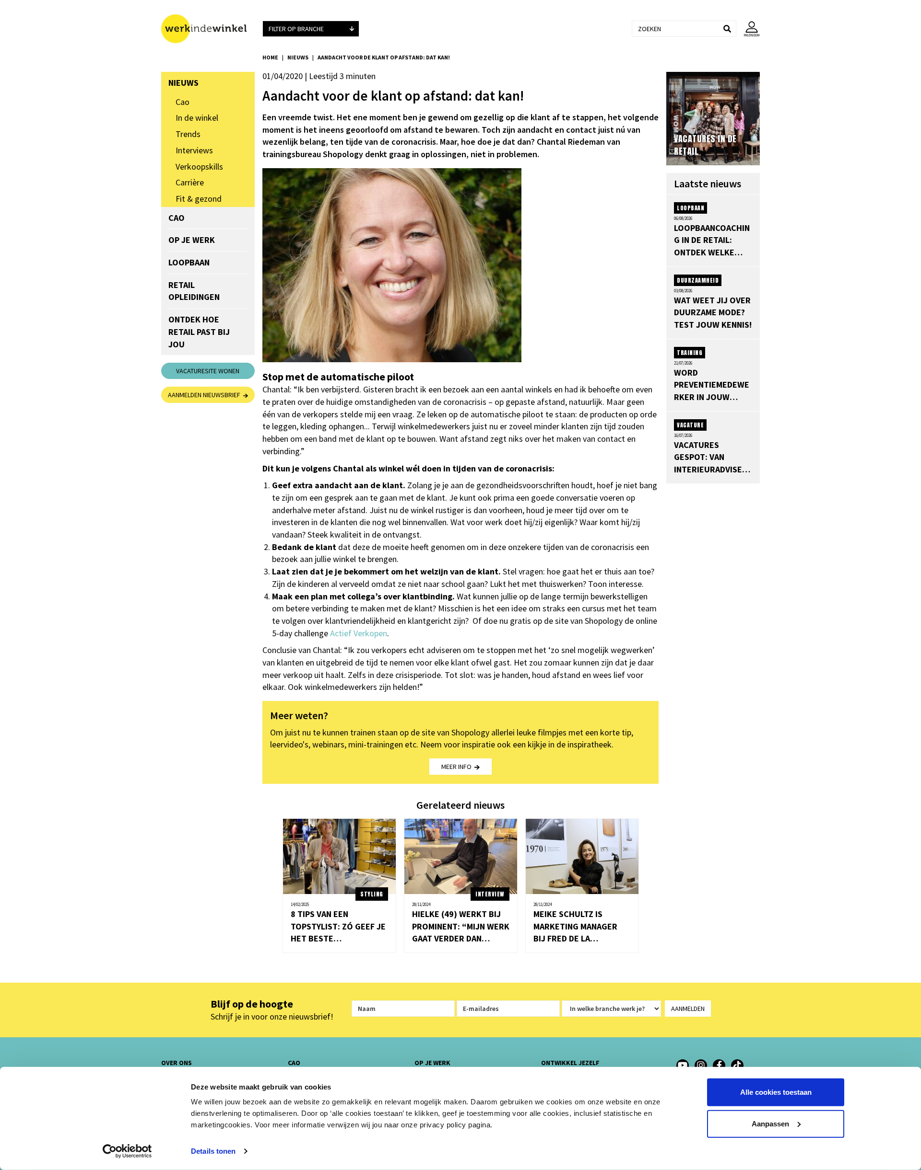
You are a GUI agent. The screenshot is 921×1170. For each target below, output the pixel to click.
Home (270, 57)
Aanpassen (770, 1123)
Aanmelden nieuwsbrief (205, 394)
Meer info (457, 766)
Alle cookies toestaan (776, 1092)
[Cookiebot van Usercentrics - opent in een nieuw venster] (127, 1151)
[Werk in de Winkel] (208, 28)
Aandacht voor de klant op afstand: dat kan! (384, 57)
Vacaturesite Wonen (207, 371)
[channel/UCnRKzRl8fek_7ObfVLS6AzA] (682, 1065)
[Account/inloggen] (748, 29)
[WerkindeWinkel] (719, 1065)
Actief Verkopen (358, 633)
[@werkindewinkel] (737, 1065)
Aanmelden (688, 1008)
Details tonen (213, 1151)
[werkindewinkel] (701, 1065)
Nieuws (297, 57)
